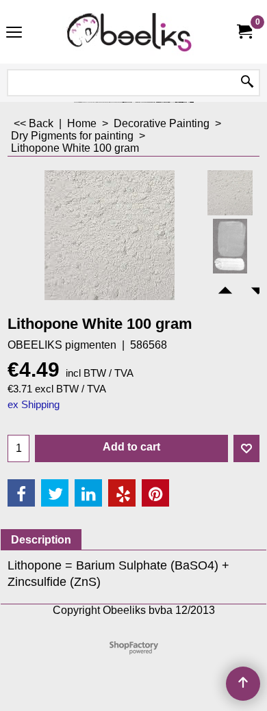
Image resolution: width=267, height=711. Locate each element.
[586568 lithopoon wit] (230, 246)
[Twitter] (54, 493)
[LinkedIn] (88, 493)
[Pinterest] (155, 493)
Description (41, 540)
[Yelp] (122, 493)
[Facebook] (21, 493)
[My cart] (243, 31)
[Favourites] (246, 448)
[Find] (247, 82)
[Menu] (14, 33)
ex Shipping (34, 404)
